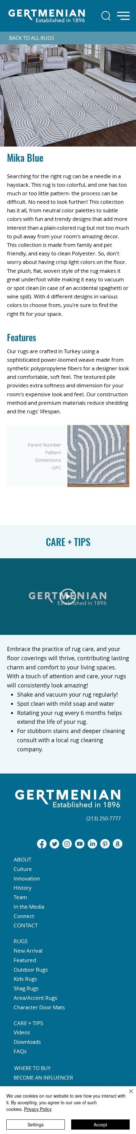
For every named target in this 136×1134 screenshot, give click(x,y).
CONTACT (26, 925)
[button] (68, 828)
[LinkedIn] (92, 844)
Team (20, 897)
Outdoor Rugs (31, 969)
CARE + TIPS (28, 1023)
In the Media (29, 906)
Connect (24, 916)
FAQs (20, 1051)
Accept (100, 1124)
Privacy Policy (38, 1109)
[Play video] (68, 597)
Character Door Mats (39, 1007)
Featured (25, 960)
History (23, 887)
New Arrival (28, 950)
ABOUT (22, 859)
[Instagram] (67, 844)
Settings (36, 1124)
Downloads (27, 1041)
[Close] (127, 1095)
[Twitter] (54, 844)
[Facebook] (41, 844)
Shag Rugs (26, 988)
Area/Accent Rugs (35, 997)
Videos (22, 1032)
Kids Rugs (25, 978)
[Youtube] (79, 844)
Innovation (27, 878)
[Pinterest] (105, 844)
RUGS (21, 941)
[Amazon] (117, 844)
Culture (23, 869)
